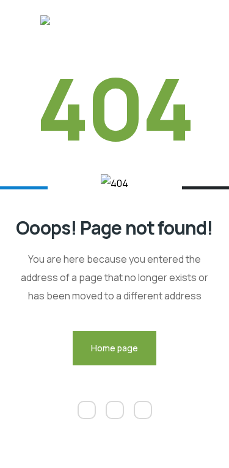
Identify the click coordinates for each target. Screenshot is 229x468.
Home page (114, 348)
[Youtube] (143, 410)
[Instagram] (115, 410)
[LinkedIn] (87, 410)
